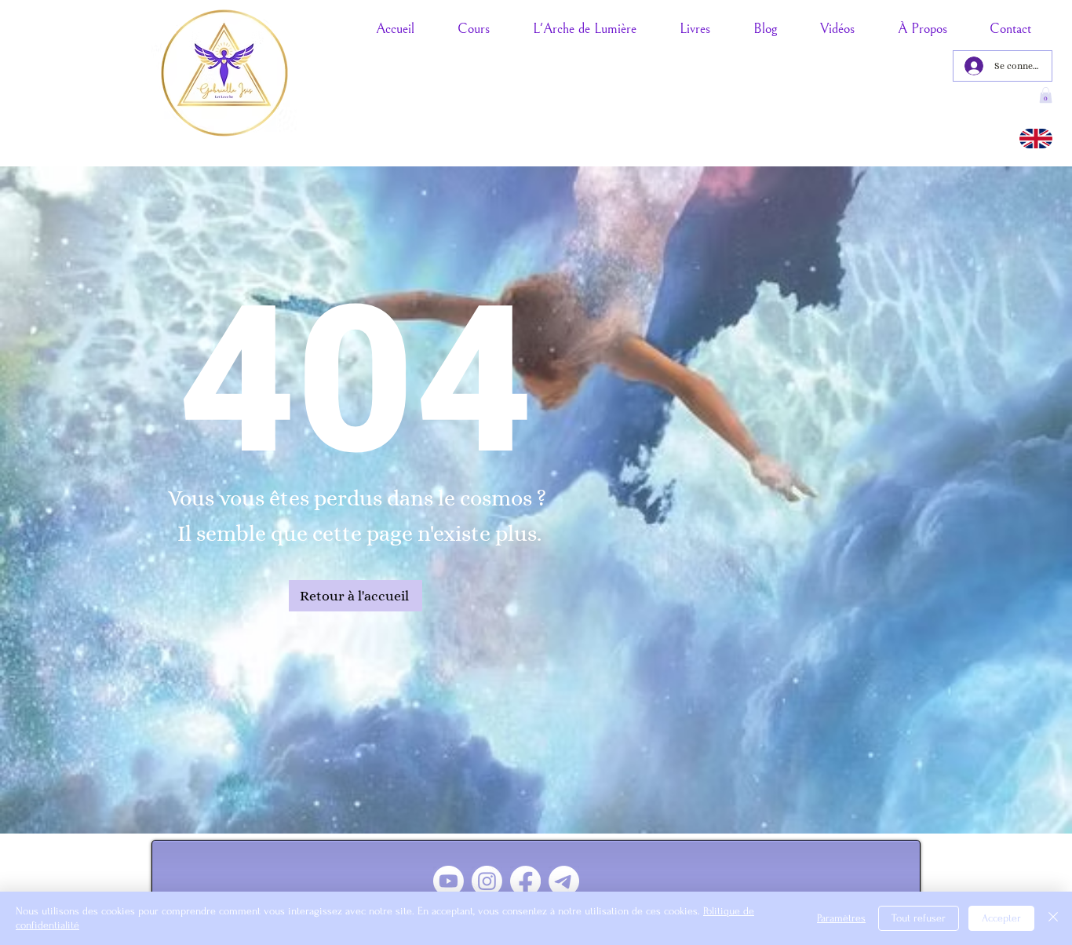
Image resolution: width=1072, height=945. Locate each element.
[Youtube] (448, 881)
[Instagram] (487, 881)
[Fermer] (1053, 918)
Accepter (1001, 918)
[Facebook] (525, 881)
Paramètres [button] (841, 918)
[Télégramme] (564, 881)
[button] (1045, 95)
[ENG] (1035, 138)
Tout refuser (919, 918)
